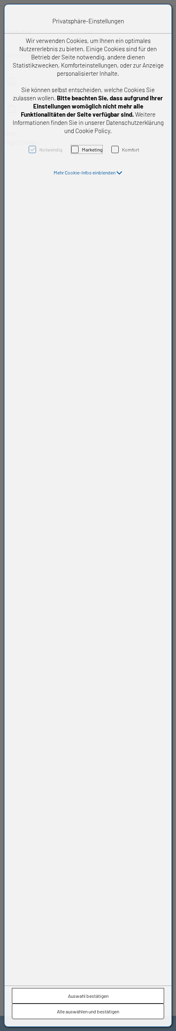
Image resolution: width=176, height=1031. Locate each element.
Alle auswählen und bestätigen (88, 1011)
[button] (88, 172)
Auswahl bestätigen (88, 996)
